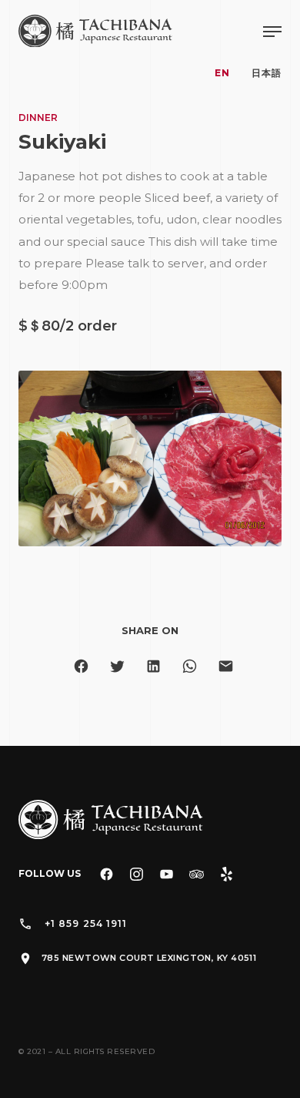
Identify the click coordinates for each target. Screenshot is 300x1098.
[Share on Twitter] (117, 666)
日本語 (267, 73)
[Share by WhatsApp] (189, 666)
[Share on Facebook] (81, 666)
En (222, 73)
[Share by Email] (225, 666)
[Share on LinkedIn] (153, 666)
